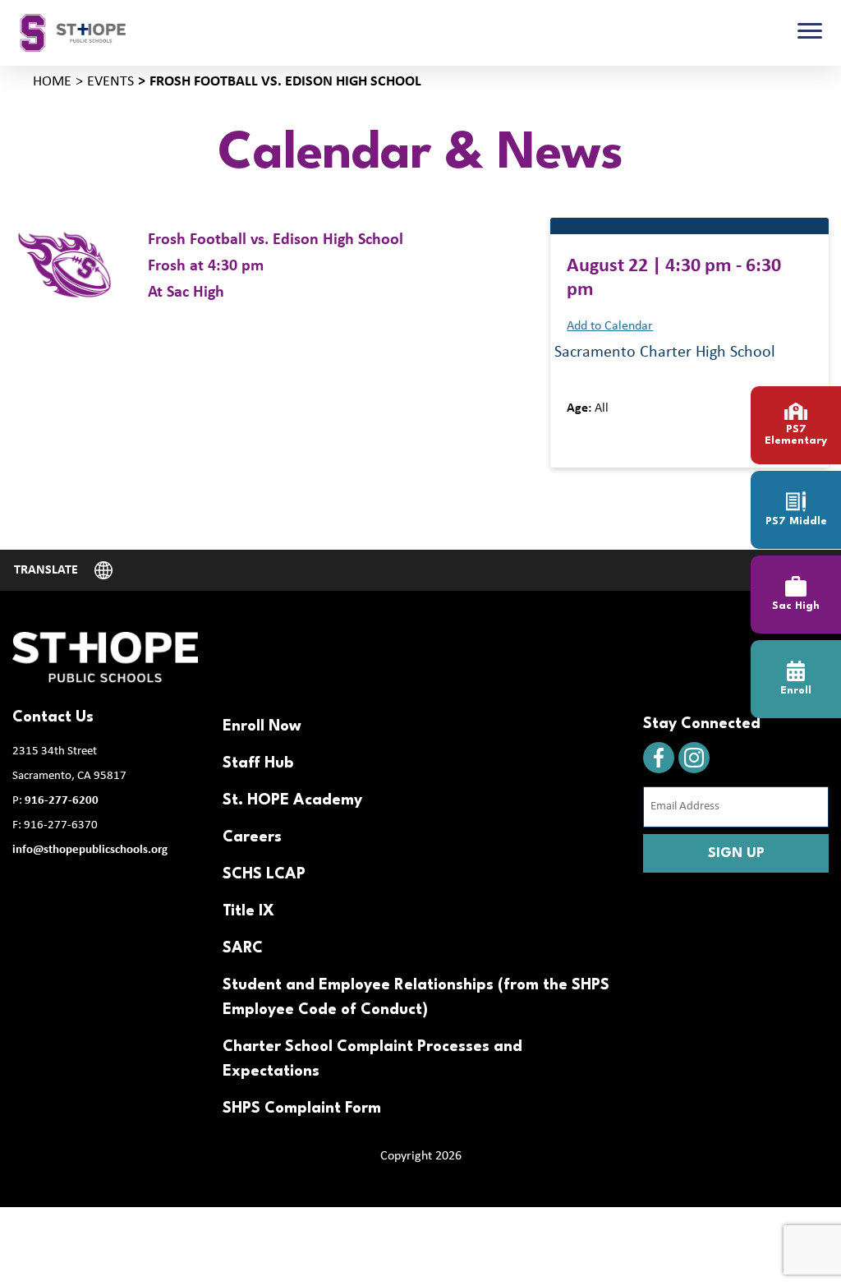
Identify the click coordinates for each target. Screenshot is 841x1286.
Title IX (248, 911)
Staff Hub (258, 763)
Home (52, 82)
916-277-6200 (62, 801)
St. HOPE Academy (292, 800)
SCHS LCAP (264, 874)
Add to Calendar (610, 326)
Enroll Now (262, 726)
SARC (243, 948)
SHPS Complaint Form (302, 1108)
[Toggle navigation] (810, 33)
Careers (252, 837)
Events (110, 82)
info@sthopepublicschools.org (90, 850)
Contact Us (53, 717)
